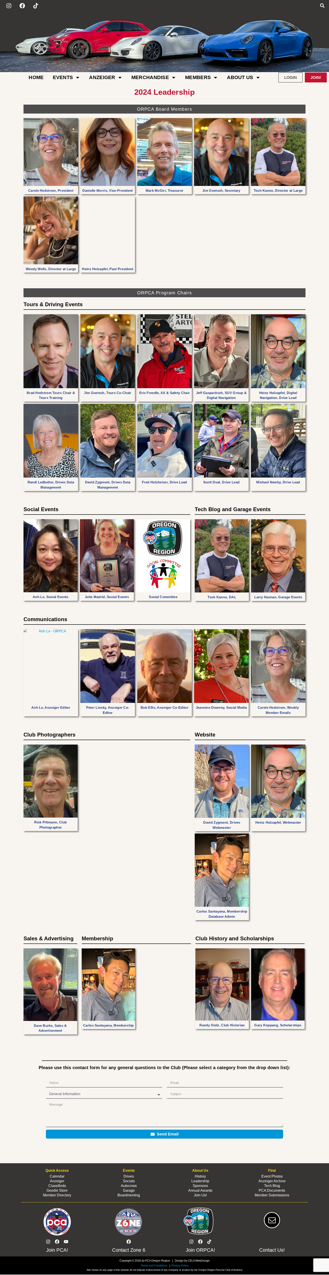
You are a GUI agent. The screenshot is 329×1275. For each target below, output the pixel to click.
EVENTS (63, 77)
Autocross (129, 1186)
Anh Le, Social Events (50, 597)
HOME (36, 77)
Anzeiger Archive (272, 1181)
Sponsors (200, 1186)
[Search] (322, 5)
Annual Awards (200, 1190)
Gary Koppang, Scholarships (277, 1025)
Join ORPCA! (200, 1250)
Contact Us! (272, 1250)
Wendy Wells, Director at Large (51, 269)
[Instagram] (9, 5)
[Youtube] (66, 1241)
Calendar (57, 1176)
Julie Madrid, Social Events (107, 597)
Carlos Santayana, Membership (108, 1025)
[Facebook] (22, 5)
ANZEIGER (102, 77)
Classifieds (57, 1186)
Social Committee (163, 597)
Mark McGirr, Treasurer (165, 190)
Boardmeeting (129, 1195)
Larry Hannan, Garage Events (278, 597)
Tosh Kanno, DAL (221, 597)
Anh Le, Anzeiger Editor (50, 707)
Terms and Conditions (154, 1265)
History (200, 1176)
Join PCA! (57, 1250)
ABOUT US (240, 77)
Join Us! (200, 1195)
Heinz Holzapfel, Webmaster (278, 822)
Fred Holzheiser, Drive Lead (164, 482)
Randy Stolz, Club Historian (222, 1025)
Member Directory (57, 1195)
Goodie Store (57, 1190)
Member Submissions (272, 1195)
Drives (129, 1176)
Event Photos (272, 1176)
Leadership (200, 1181)
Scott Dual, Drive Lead (221, 482)
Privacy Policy (179, 1265)
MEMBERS (198, 77)
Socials (129, 1181)
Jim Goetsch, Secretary (221, 190)
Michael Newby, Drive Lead (278, 482)
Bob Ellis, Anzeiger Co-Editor (164, 707)
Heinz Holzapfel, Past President (107, 269)
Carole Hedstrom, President (50, 190)
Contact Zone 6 (128, 1250)
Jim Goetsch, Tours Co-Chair (107, 393)
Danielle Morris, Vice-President (107, 190)
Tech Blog (272, 1186)
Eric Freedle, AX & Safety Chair (164, 393)
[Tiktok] (35, 5)
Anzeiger (57, 1181)
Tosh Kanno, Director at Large (278, 190)
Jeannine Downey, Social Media (221, 707)
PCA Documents (272, 1190)
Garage (129, 1190)
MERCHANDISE (150, 77)
